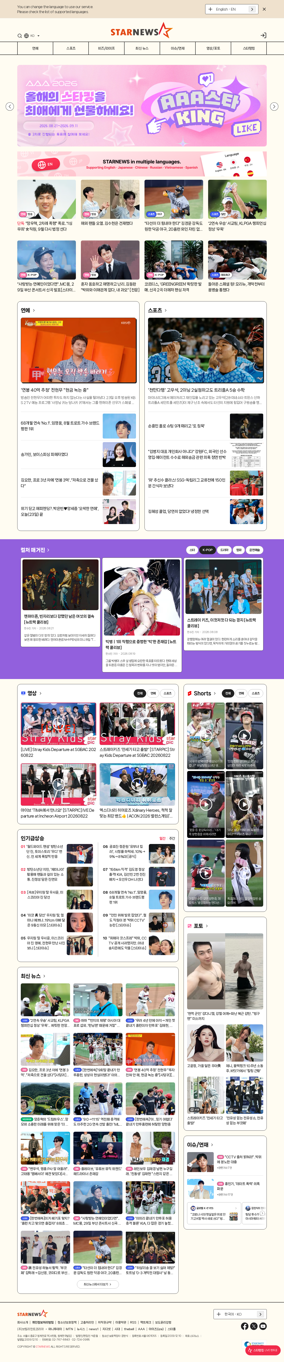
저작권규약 (104, 1322)
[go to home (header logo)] (142, 30)
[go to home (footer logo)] (32, 1313)
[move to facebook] (244, 1326)
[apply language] (252, 9)
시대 (117, 1329)
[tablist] (167, 838)
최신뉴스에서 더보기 (96, 1284)
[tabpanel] (98, 899)
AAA (141, 1329)
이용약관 (120, 1322)
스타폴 (172, 1329)
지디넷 (106, 1329)
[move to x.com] (254, 1326)
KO (32, 35)
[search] (19, 35)
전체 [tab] (139, 693)
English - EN (226, 9)
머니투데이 (55, 1329)
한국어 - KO (233, 1314)
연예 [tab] (153, 693)
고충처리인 (87, 1322)
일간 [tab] (162, 838)
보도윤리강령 (163, 1322)
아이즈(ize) (156, 1329)
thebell (129, 1329)
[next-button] (272, 106)
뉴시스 (81, 1329)
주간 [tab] (172, 838)
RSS (133, 1322)
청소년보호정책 (67, 1322)
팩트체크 (145, 1322)
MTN (69, 1329)
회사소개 (22, 1322)
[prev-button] (10, 106)
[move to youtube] (263, 1326)
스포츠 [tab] (168, 693)
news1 (94, 1329)
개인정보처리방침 (43, 1322)
